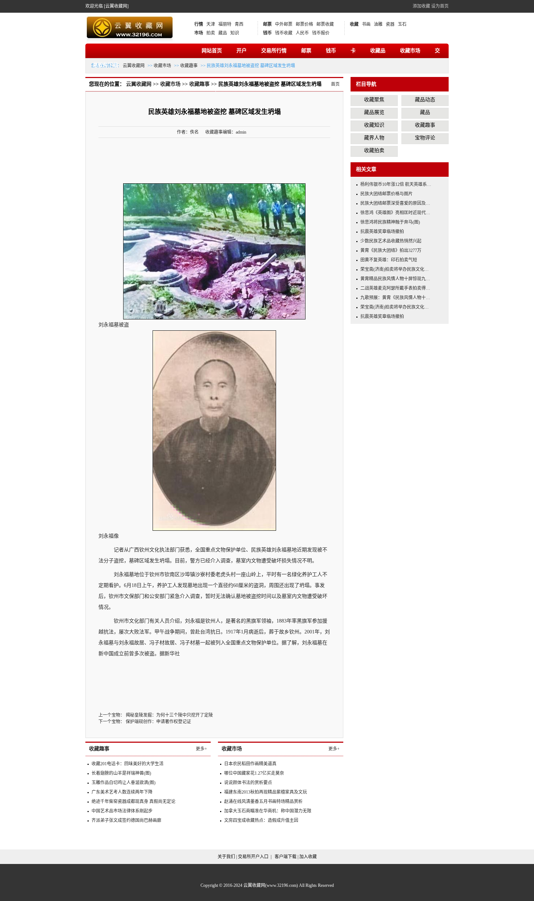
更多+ (201, 748)
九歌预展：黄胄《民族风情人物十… (395, 297)
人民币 (302, 33)
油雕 (378, 24)
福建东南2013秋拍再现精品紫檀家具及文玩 (265, 792)
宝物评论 (425, 137)
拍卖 (210, 33)
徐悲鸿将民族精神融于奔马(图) (390, 222)
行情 (198, 24)
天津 (210, 24)
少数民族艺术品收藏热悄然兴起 (390, 241)
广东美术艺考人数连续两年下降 (122, 792)
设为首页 (440, 6)
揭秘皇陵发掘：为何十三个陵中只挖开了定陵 (169, 715)
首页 (335, 84)
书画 (366, 24)
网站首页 (212, 50)
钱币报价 (320, 33)
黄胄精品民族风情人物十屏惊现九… (395, 278)
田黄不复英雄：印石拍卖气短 (388, 259)
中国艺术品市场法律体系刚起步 (122, 811)
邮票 (267, 24)
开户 (241, 50)
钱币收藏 (283, 33)
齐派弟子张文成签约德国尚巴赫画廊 (126, 820)
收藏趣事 (189, 65)
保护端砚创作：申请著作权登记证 (158, 721)
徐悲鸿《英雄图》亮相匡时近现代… (395, 212)
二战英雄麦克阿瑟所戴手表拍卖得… (395, 288)
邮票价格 (304, 24)
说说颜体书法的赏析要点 (248, 782)
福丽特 (224, 24)
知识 (234, 33)
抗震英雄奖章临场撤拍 (382, 231)
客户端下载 (285, 856)
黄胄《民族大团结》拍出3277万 (390, 250)
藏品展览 (374, 112)
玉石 (402, 24)
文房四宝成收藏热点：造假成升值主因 (261, 820)
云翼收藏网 (134, 65)
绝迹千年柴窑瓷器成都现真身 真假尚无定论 (133, 801)
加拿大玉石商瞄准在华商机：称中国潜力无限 (267, 811)
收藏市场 (410, 50)
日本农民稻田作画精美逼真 (250, 763)
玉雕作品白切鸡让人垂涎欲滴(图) (123, 782)
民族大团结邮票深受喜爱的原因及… (395, 203)
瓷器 (390, 24)
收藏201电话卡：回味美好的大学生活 (127, 763)
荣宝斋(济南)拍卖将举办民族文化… (394, 269)
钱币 (267, 33)
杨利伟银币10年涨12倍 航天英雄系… (395, 184)
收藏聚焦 (374, 99)
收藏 (354, 24)
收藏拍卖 (374, 150)
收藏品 (377, 50)
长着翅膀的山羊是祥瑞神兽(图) (121, 773)
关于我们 (226, 856)
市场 (198, 33)
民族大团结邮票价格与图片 (386, 193)
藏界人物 (374, 137)
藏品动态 (425, 99)
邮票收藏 (325, 24)
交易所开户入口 (253, 856)
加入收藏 (308, 856)
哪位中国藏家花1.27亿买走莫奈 (254, 773)
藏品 (222, 33)
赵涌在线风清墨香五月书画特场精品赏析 (263, 801)
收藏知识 (374, 125)
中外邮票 (283, 24)
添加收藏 (421, 6)
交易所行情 (274, 50)
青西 (239, 24)
